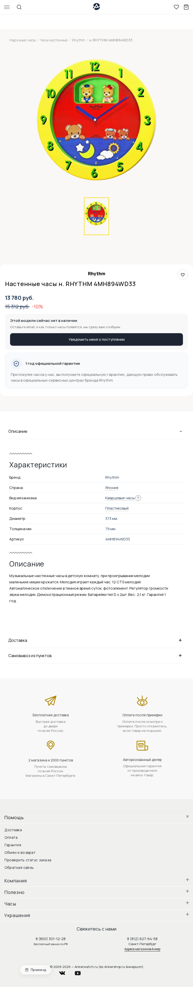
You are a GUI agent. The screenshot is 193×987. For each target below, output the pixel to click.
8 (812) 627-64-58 (142, 938)
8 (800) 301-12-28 (51, 938)
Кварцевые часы (120, 498)
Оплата (11, 837)
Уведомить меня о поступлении (97, 339)
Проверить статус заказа (28, 860)
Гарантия (13, 844)
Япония (111, 487)
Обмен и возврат (20, 852)
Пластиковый (117, 508)
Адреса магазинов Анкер (142, 949)
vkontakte (65, 972)
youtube (81, 972)
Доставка (13, 829)
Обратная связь (19, 867)
